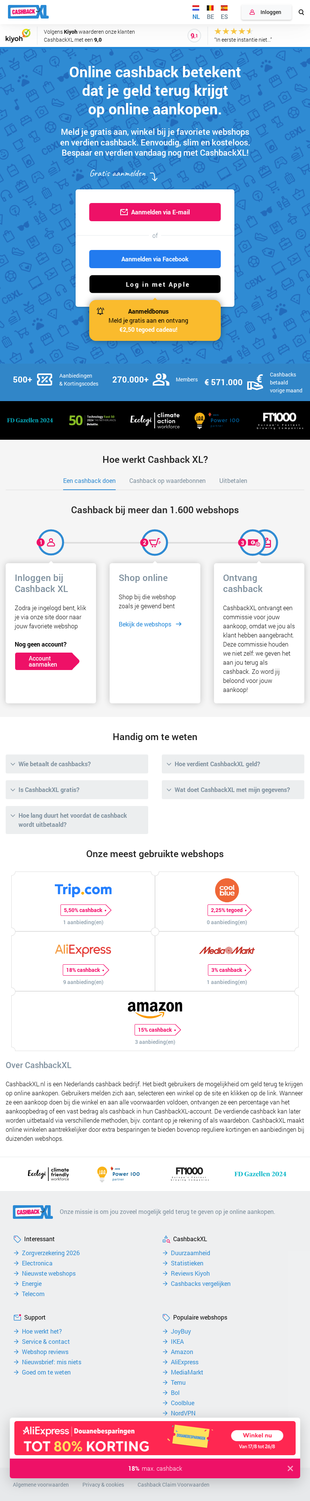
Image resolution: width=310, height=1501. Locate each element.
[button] (155, 284)
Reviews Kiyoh (190, 1273)
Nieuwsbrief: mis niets (51, 1362)
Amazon (182, 1351)
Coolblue (182, 1402)
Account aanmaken (43, 661)
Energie (32, 1283)
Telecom (33, 1293)
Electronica (37, 1263)
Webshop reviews (45, 1351)
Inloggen (270, 12)
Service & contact (46, 1341)
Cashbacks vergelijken (201, 1283)
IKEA (177, 1341)
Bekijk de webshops (145, 624)
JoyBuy (181, 1331)
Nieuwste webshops (49, 1273)
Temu (178, 1382)
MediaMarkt (187, 1372)
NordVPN (183, 1413)
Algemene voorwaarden (41, 1484)
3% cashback (226, 969)
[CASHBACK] (28, 12)
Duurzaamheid (190, 1253)
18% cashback (83, 969)
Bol (175, 1392)
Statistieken (187, 1263)
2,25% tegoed (227, 910)
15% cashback (155, 1029)
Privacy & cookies (103, 1484)
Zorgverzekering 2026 (51, 1253)
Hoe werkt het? (42, 1331)
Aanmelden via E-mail (160, 212)
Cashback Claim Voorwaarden (173, 1484)
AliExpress (184, 1362)
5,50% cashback (83, 910)
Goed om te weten (46, 1372)
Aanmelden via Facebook (155, 259)
